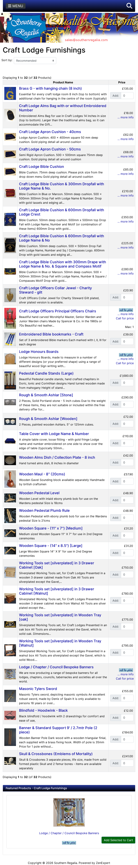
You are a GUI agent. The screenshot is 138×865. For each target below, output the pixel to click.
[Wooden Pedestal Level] (10, 497)
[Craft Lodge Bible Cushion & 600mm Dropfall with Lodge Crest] (10, 219)
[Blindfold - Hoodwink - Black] (10, 715)
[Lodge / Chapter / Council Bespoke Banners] (10, 674)
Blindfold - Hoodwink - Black (43, 710)
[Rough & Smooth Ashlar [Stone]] (10, 402)
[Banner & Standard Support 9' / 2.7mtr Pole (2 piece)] (10, 737)
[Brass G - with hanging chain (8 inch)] (10, 93)
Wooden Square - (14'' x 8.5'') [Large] (50, 545)
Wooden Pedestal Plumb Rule (44, 510)
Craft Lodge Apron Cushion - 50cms (50, 149)
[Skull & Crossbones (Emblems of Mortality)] (10, 760)
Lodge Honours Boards (39, 351)
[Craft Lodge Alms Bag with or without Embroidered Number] (10, 115)
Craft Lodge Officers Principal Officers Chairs (57, 311)
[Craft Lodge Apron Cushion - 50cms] (10, 154)
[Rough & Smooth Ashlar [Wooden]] (10, 421)
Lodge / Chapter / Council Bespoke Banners (56, 667)
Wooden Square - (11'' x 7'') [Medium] (51, 528)
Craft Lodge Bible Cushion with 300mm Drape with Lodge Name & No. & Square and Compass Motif (62, 264)
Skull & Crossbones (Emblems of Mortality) (56, 754)
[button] (129, 5)
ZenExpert (103, 863)
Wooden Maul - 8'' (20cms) (42, 474)
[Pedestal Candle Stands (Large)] (10, 380)
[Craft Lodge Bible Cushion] (10, 171)
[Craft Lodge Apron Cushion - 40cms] (10, 136)
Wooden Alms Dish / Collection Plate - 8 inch (57, 457)
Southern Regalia (65, 863)
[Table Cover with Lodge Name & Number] (10, 440)
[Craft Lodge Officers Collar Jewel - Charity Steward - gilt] (10, 295)
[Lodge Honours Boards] (10, 358)
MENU (17, 6)
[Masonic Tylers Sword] (10, 695)
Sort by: (6, 60)
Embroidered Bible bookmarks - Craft (51, 334)
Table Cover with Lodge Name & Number (54, 434)
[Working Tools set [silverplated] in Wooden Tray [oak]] (10, 624)
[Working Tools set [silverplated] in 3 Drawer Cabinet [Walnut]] (10, 598)
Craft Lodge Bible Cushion (41, 166)
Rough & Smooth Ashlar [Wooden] (48, 419)
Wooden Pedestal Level (39, 493)
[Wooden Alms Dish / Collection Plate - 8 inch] (10, 460)
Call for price (125, 318)
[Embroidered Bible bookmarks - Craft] (10, 339)
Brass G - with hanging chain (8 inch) (50, 88)
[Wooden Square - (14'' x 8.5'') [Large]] (10, 550)
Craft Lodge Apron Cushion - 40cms (50, 132)
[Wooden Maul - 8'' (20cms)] (10, 479)
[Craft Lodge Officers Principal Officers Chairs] (10, 318)
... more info (126, 117)
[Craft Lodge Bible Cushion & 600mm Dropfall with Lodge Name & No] (10, 245)
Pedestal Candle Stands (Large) (46, 373)
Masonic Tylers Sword (38, 689)
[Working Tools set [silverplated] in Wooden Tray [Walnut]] (10, 650)
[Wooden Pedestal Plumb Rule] (10, 515)
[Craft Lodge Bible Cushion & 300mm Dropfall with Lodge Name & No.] (10, 193)
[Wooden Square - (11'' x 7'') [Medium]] (10, 533)
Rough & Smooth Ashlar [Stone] (46, 395)
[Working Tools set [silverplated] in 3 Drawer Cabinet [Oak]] (10, 572)
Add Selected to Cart (118, 840)
